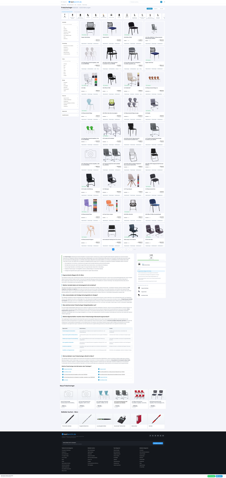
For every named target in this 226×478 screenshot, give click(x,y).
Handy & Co (64, 452)
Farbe (63, 59)
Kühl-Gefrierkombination (144, 452)
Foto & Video (64, 457)
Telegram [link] (220, 476)
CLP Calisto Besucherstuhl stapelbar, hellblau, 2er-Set (102, 402)
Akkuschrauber (116, 450)
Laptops (115, 459)
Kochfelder (116, 457)
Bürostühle (79, 4)
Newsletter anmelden (158, 443)
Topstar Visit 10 (103, 369)
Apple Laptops (90, 452)
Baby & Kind (64, 470)
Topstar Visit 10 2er (103, 377)
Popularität (150, 8)
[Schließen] (224, 476)
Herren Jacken (116, 455)
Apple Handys (142, 465)
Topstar (71, 28)
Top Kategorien (117, 448)
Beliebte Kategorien (144, 448)
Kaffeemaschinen (117, 453)
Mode (63, 461)
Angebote (155, 8)
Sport (63, 459)
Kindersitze (142, 461)
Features (64, 95)
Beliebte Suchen (91, 448)
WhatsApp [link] (212, 476)
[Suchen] (161, 2)
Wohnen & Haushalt (70, 4)
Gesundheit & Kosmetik (66, 468)
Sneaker (89, 461)
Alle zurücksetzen (77, 11)
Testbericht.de (63, 4)
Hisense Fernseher (91, 455)
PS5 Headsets (90, 465)
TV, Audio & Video (65, 455)
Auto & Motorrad (65, 453)
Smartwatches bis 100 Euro (93, 463)
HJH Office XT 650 (103, 379)
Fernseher (141, 450)
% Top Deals (142, 466)
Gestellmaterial (65, 115)
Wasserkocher (116, 463)
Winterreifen (142, 459)
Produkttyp (64, 43)
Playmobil (90, 453)
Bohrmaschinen (117, 452)
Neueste (161, 8)
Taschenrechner (117, 461)
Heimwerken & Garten (66, 463)
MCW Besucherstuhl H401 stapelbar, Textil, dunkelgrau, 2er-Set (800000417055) (157, 402)
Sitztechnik (64, 111)
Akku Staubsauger (91, 450)
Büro (75, 4)
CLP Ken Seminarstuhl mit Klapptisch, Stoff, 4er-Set (84, 402)
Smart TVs (90, 459)
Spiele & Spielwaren (65, 466)
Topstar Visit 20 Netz (68, 369)
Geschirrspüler (142, 453)
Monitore (141, 457)
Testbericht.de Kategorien (67, 448)
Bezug (63, 80)
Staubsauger (142, 455)
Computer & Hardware (66, 450)
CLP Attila (66, 379)
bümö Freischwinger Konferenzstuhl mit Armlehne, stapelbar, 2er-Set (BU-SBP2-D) (67, 402)
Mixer (141, 463)
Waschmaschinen (117, 465)
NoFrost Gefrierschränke (92, 457)
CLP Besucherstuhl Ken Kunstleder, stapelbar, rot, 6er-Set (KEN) (139, 402)
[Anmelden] (164, 2)
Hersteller (64, 22)
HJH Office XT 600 (67, 371)
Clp (71, 27)
